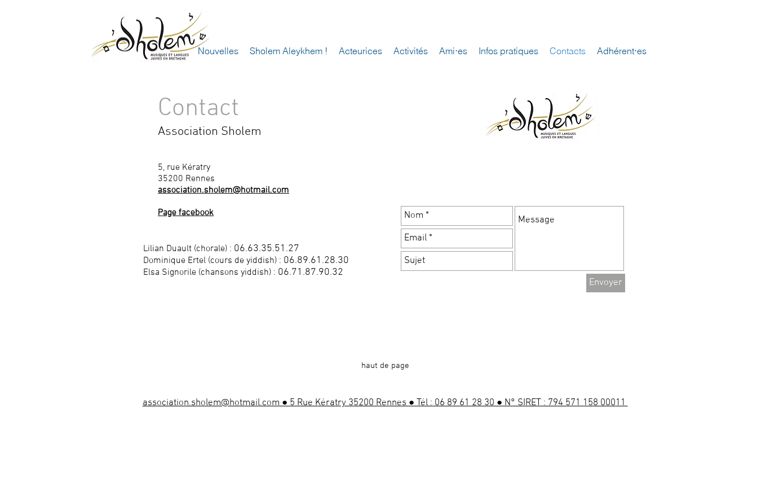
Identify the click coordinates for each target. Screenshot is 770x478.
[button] (360, 51)
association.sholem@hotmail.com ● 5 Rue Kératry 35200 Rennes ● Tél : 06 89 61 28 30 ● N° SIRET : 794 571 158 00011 (385, 403)
